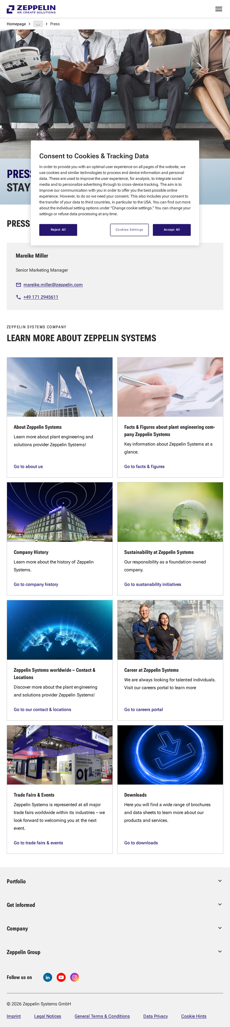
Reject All (58, 229)
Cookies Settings (129, 229)
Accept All (172, 229)
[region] (115, 192)
